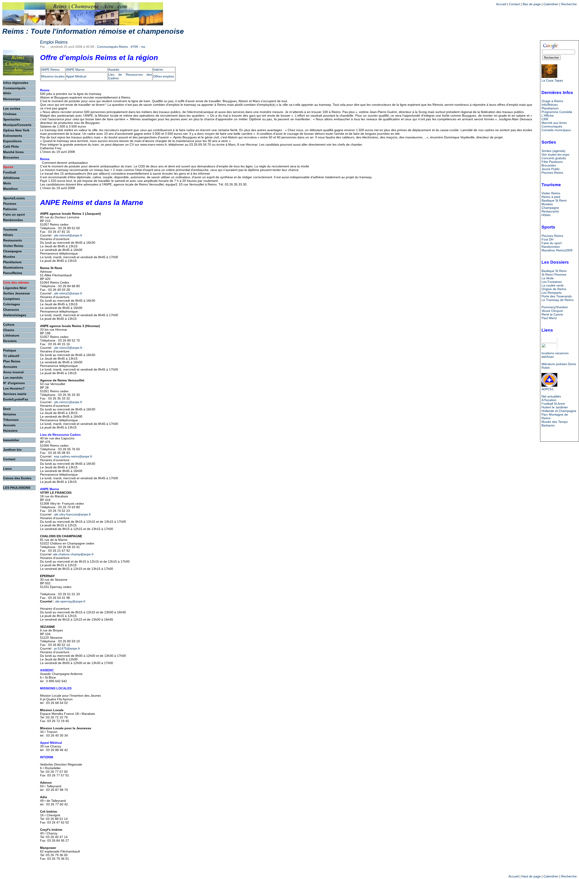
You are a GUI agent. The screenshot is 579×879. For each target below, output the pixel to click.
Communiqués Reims (112, 46)
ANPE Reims (50, 69)
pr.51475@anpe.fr (67, 648)
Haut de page (531, 876)
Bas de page (532, 4)
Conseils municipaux (556, 130)
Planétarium (550, 108)
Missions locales (52, 76)
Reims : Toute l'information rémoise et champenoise (93, 31)
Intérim (158, 69)
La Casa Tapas (552, 80)
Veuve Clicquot (552, 311)
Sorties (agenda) (553, 151)
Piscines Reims (552, 172)
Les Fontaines (551, 282)
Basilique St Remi (554, 200)
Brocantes (548, 165)
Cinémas (10, 114)
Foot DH (547, 239)
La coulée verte (552, 285)
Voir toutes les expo (555, 154)
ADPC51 (547, 389)
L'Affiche (547, 115)
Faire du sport (551, 243)
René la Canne (552, 314)
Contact (514, 4)
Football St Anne (553, 403)
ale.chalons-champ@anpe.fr (73, 554)
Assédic (113, 69)
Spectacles (11, 119)
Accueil (501, 4)
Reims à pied (550, 197)
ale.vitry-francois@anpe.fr (72, 514)
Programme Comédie (556, 112)
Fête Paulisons (552, 162)
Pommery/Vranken (554, 307)
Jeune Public (550, 169)
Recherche (569, 4)
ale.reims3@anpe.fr (68, 347)
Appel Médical (76, 76)
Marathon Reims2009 (556, 250)
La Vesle (547, 278)
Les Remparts (551, 292)
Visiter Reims (550, 193)
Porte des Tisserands (556, 296)
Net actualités (551, 396)
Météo (7, 93)
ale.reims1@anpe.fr (68, 402)
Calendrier (550, 4)
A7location (548, 400)
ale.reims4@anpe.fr (68, 235)
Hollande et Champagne (558, 411)
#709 (134, 46)
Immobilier (11, 440)
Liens (7, 468)
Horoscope (11, 99)
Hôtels (546, 215)
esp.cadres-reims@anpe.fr (73, 456)
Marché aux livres (554, 123)
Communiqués (551, 126)
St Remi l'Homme (553, 274)
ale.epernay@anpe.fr (70, 601)
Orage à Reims (552, 101)
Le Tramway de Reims (557, 300)
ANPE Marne (75, 69)
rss (143, 46)
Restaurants (550, 211)
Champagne (550, 208)
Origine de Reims (553, 289)
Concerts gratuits (553, 158)
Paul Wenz (549, 318)
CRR (544, 119)
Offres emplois (163, 76)
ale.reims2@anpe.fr (68, 293)
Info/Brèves (549, 104)
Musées (547, 204)
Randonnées (550, 246)
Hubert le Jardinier (554, 407)
